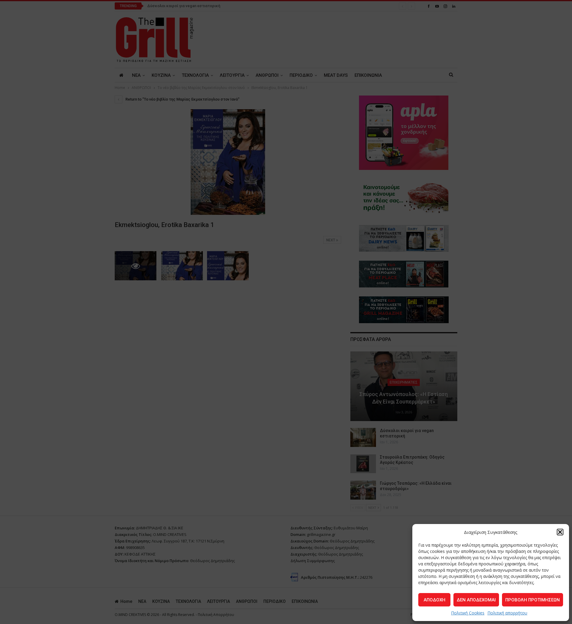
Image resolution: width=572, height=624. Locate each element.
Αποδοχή (434, 600)
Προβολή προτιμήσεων (532, 600)
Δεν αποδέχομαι (476, 600)
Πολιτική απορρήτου (507, 613)
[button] (560, 532)
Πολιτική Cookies (467, 613)
